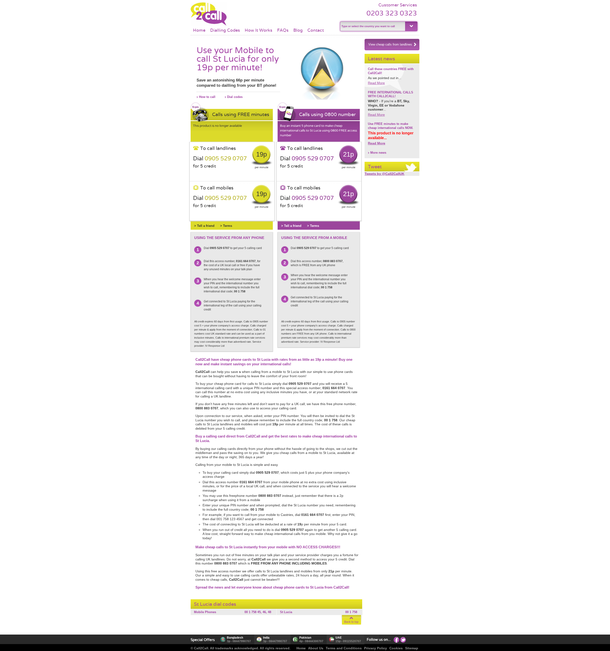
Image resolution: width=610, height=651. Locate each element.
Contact (315, 30)
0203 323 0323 (391, 13)
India (266, 637)
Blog (298, 30)
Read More (376, 83)
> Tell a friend (204, 226)
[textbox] (372, 26)
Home (199, 30)
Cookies (396, 648)
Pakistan (305, 637)
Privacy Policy (375, 648)
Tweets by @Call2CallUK (384, 174)
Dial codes (235, 97)
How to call (207, 97)
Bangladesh (235, 637)
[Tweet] (403, 639)
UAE (339, 637)
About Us (315, 648)
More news (378, 152)
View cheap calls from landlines (390, 44)
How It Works (258, 30)
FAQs (283, 30)
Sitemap (411, 648)
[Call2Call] (209, 25)
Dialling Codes (225, 30)
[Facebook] (396, 639)
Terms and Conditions (344, 648)
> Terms (226, 226)
